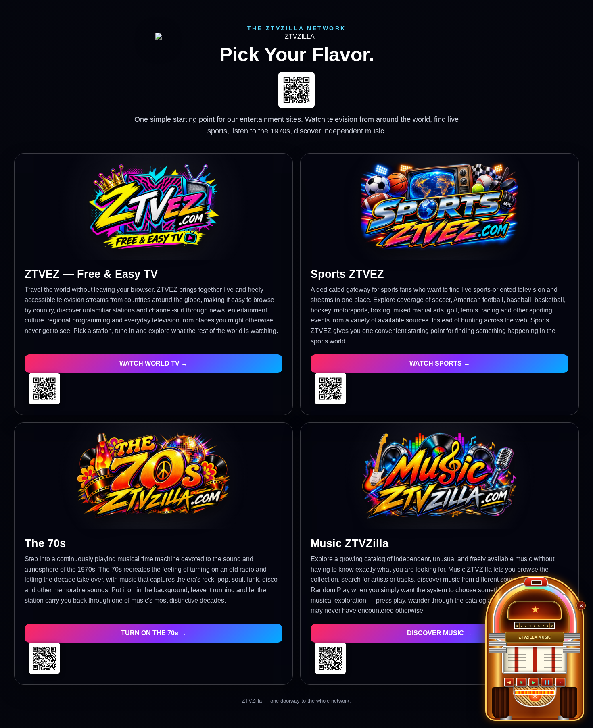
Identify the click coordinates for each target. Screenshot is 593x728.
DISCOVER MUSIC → (439, 633)
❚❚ (547, 682)
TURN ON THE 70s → (153, 633)
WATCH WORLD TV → (153, 363)
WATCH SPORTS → (439, 363)
